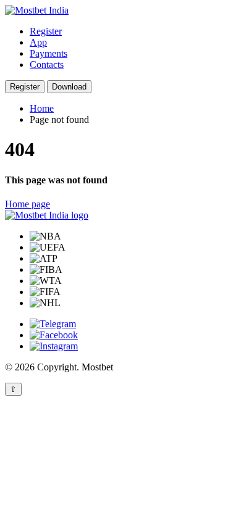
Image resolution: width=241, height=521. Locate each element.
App (38, 42)
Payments (48, 53)
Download (69, 86)
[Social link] (53, 324)
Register (46, 31)
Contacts (47, 64)
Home (42, 108)
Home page (27, 204)
